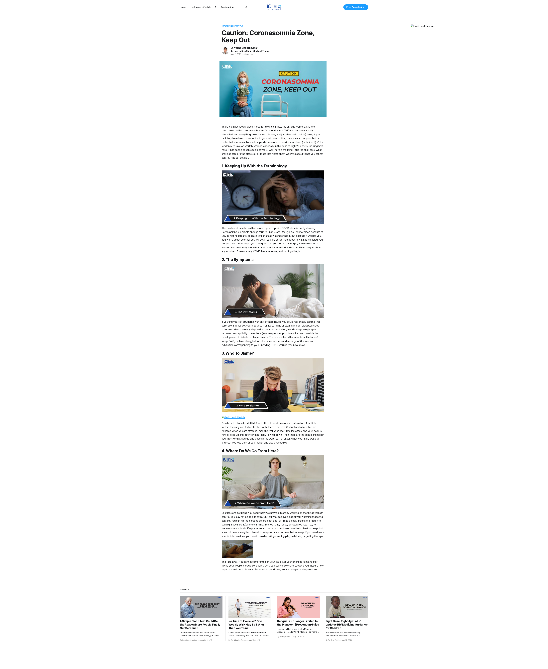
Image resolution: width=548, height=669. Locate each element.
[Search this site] (246, 7)
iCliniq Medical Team (257, 51)
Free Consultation (355, 7)
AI (216, 7)
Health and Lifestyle (200, 7)
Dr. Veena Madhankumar (244, 47)
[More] (239, 7)
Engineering (227, 7)
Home (183, 7)
